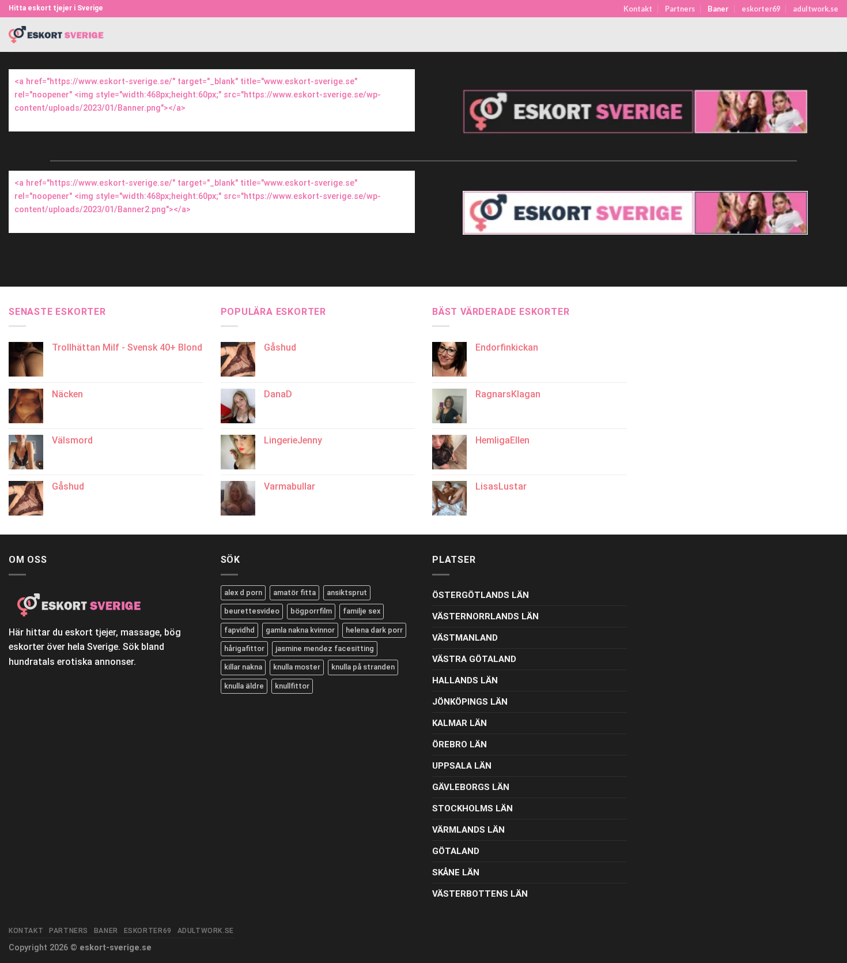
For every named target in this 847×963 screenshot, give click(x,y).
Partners (680, 8)
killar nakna (243, 667)
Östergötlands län (480, 595)
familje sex (361, 611)
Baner (718, 8)
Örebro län (459, 744)
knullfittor (292, 686)
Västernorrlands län (485, 616)
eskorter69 (761, 8)
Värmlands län (468, 830)
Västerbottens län (480, 894)
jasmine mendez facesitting (324, 648)
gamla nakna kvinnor (300, 630)
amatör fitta (294, 592)
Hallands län (465, 680)
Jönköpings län (470, 702)
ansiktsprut (347, 592)
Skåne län (455, 872)
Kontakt (637, 8)
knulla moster (296, 667)
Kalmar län (459, 723)
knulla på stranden (363, 667)
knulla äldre (244, 686)
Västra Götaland (474, 659)
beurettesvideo (251, 611)
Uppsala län (461, 766)
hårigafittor (244, 648)
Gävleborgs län (470, 787)
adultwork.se (815, 8)
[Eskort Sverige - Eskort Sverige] (56, 35)
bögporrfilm (311, 611)
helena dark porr (374, 630)
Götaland (455, 851)
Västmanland (465, 638)
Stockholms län (472, 808)
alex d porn (243, 592)
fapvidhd (239, 630)
